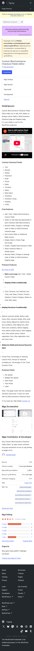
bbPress (6, 610)
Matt (4, 606)
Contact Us (26, 401)
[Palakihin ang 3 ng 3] (30, 421)
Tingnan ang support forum (11, 558)
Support (4, 590)
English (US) (28, 483)
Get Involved (22, 587)
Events (20, 590)
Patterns (21, 580)
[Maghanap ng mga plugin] (22, 22)
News (4, 573)
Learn (4, 587)
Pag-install (7, 89)
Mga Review (8, 85)
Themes (21, 573)
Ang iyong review (8, 541)
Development (8, 94)
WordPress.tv (7, 597)
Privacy (4, 580)
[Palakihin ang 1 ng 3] (14, 412)
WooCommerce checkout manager (23, 499)
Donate (21, 593)
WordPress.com (8, 603)
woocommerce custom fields (23, 503)
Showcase (21, 570)
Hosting (4, 577)
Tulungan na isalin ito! (17, 15)
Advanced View (7, 508)
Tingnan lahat (27, 541)
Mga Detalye (8, 79)
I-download (7, 72)
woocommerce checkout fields (23, 495)
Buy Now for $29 (8, 270)
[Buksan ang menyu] (31, 3)
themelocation (9, 67)
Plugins (20, 577)
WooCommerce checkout (24, 491)
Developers (6, 593)
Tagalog (9, 622)
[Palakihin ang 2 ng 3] (30, 412)
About (4, 570)
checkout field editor (25, 487)
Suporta (6, 99)
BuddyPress (7, 613)
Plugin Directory (7, 8)
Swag (21, 597)
